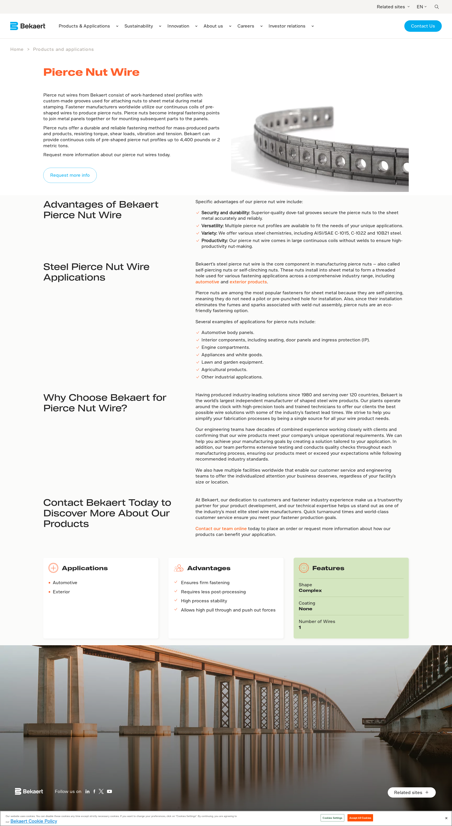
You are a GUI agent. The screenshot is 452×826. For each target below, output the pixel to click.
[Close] (446, 818)
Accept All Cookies (360, 817)
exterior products (248, 281)
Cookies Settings (332, 817)
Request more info (70, 175)
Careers (245, 25)
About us (213, 25)
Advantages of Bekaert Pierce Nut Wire (101, 209)
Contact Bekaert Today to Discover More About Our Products (107, 513)
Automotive (65, 582)
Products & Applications (84, 25)
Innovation (178, 25)
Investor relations (287, 25)
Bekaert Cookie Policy (33, 821)
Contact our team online (221, 528)
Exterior (61, 591)
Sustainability (138, 25)
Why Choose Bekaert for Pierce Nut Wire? (104, 402)
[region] (226, 818)
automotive (207, 281)
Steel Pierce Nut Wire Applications (96, 271)
